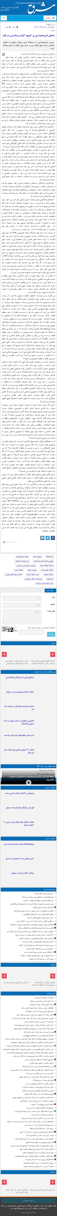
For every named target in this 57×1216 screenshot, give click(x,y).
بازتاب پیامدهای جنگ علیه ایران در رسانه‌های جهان (36, 1077)
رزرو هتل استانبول (22, 561)
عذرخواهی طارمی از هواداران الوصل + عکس (39, 900)
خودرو (53, 643)
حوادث (52, 964)
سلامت (52, 1172)
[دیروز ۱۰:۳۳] (42, 652)
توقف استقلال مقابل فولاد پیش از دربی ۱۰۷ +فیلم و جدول (18, 824)
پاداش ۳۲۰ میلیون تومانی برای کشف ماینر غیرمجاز (18, 751)
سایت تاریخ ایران (22, 556)
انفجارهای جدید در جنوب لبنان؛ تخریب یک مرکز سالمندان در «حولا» (30, 1121)
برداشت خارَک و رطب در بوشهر (22, 873)
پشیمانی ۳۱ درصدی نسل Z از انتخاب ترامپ (39, 1021)
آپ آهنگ (49, 556)
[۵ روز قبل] (15, 652)
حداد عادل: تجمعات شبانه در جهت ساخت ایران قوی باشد (34, 1025)
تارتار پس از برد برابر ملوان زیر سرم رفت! (39, 1073)
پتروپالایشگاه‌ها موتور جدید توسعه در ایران (19, 844)
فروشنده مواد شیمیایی (33, 578)
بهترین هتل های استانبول (43, 561)
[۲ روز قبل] (45, 826)
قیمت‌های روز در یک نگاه (46, 766)
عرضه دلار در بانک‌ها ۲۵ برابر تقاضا (42, 959)
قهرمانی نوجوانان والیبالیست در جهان (20, 807)
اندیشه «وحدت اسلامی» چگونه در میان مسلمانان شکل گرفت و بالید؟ (30, 1046)
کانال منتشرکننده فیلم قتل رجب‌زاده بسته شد (19, 708)
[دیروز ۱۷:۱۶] (15, 974)
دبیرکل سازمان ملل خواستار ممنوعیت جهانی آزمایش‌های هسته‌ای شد (30, 1052)
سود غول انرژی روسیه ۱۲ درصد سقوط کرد (39, 1011)
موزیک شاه (37, 556)
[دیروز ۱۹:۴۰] (45, 812)
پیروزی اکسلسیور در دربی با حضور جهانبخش (38, 1163)
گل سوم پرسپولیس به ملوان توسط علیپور (40, 1142)
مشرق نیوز (35, 7)
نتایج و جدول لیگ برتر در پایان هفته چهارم (39, 1094)
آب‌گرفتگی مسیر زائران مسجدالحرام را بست (39, 952)
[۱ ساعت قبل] (42, 1181)
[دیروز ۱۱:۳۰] (45, 754)
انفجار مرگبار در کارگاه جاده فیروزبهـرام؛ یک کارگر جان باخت (43, 983)
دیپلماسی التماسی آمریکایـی (44, 997)
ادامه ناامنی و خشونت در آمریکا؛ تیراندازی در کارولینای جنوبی (33, 1097)
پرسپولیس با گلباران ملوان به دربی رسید (19, 793)
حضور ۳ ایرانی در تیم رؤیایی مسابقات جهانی (39, 1166)
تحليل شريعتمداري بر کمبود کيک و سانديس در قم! (28, 35)
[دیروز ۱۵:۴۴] (45, 696)
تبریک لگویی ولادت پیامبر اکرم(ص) (42, 1004)
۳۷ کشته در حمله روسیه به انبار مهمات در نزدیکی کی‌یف (34, 935)
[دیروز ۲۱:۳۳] (45, 797)
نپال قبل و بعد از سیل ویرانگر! (43, 907)
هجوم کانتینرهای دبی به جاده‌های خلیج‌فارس (38, 914)
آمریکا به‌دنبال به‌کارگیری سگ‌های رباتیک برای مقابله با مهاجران (32, 1042)
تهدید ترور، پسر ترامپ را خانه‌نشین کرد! (40, 1135)
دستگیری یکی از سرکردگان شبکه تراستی (20, 677)
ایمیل (52, 604)
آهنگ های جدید (47, 570)
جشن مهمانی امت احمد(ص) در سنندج (20, 858)
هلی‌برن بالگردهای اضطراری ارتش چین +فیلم (38, 1090)
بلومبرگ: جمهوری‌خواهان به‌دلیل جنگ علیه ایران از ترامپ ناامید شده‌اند (29, 1039)
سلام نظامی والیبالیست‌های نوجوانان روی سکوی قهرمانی (34, 1156)
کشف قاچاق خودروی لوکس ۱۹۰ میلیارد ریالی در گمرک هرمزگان (43, 662)
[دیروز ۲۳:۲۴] (42, 974)
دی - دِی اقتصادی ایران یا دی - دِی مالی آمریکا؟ (38, 1066)
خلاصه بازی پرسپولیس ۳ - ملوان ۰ (42, 1104)
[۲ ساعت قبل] (15, 1181)
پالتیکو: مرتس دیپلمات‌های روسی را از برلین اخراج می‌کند (34, 1139)
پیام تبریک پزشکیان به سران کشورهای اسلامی (38, 1152)
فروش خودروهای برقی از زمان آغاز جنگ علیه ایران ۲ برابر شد (32, 1018)
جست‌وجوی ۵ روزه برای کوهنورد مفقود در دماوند (37, 955)
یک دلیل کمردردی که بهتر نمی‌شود (42, 1001)
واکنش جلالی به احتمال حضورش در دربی (39, 1083)
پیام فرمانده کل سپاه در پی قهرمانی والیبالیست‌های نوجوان (33, 1028)
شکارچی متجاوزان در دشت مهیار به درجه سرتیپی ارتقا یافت (19, 722)
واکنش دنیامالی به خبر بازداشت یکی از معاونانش (37, 1101)
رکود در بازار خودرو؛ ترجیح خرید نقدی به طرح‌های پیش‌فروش (16, 662)
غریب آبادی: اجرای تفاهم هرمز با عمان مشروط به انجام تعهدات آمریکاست (28, 1049)
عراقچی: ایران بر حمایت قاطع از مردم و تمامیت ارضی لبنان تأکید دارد (30, 931)
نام (53, 597)
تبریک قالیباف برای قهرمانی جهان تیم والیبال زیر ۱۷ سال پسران (32, 1070)
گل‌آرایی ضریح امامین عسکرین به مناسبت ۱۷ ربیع (37, 1132)
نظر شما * (51, 611)
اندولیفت (49, 578)
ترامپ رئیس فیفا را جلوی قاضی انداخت (40, 917)
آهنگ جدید (19, 570)
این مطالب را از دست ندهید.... (44, 671)
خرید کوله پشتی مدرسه (44, 583)
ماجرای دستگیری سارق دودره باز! (16, 982)
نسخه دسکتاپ (28, 1200)
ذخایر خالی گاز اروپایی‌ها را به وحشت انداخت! (38, 1087)
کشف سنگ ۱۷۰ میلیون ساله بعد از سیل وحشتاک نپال (35, 1015)
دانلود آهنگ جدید (46, 565)
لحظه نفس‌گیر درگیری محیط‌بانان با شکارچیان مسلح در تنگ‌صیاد (31, 778)
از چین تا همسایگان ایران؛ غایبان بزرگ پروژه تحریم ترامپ (34, 1111)
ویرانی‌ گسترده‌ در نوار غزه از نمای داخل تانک (39, 1032)
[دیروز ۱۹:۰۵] (45, 848)
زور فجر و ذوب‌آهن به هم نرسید (42, 1114)
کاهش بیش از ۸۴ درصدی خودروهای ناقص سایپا (37, 1149)
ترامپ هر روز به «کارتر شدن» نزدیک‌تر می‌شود (37, 1118)
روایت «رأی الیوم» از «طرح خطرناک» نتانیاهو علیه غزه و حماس (32, 1145)
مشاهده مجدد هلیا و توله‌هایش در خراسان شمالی (36, 938)
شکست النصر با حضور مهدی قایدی (42, 1063)
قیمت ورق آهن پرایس (13, 574)
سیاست (48, 17)
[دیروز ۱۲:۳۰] (45, 710)
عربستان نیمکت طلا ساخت (44, 893)
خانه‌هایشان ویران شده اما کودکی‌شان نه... (39, 1159)
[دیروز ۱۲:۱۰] (45, 739)
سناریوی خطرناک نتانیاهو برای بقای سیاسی (39, 1059)
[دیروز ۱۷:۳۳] (45, 681)
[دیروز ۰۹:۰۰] (45, 877)
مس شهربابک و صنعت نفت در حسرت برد (39, 1125)
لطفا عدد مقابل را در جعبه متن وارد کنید (41, 628)
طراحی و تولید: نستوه (28, 1212)
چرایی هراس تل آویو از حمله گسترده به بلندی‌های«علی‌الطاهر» (32, 904)
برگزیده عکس (50, 838)
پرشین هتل (32, 570)
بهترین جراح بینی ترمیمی (26, 565)
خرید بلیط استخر (33, 574)
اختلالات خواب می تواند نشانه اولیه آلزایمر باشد (37, 1008)
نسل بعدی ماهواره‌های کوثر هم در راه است (19, 735)
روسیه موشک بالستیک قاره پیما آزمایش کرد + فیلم (36, 945)
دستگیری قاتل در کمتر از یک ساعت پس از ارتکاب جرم (35, 921)
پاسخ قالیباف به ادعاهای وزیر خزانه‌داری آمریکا (38, 897)
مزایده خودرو (48, 574)
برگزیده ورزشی (50, 787)
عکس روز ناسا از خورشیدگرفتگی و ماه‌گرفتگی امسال (36, 928)
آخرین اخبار (51, 993)
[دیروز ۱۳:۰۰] (45, 863)
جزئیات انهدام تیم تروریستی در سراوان (20, 692)
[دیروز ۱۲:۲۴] (45, 725)
